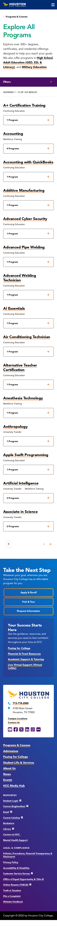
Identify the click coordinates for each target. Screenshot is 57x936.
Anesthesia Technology (23, 398)
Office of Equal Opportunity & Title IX (23, 879)
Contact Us (14, 722)
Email (6, 812)
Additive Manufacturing (23, 190)
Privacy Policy (10, 862)
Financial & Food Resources (24, 653)
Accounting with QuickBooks (28, 162)
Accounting (13, 133)
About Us (9, 768)
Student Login (10, 801)
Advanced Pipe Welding (24, 247)
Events (7, 780)
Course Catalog (11, 817)
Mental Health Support (15, 840)
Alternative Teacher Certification (20, 367)
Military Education (34, 67)
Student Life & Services (18, 762)
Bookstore (8, 823)
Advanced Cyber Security (25, 218)
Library (7, 829)
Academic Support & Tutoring (26, 659)
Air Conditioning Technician (26, 337)
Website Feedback (13, 901)
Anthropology (15, 426)
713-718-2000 (20, 703)
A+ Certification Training (24, 105)
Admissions (10, 751)
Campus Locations (17, 718)
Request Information (28, 611)
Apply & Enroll (29, 592)
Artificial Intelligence (21, 483)
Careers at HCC (12, 834)
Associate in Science (20, 511)
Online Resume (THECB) (15, 884)
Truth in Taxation (12, 890)
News (7, 774)
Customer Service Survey (16, 873)
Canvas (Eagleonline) (14, 806)
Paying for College (19, 648)
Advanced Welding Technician (19, 277)
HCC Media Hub (14, 785)
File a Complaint (12, 896)
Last (50, 544)
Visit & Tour (28, 601)
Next (44, 544)
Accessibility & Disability (16, 868)
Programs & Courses (16, 16)
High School (45, 58)
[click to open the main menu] (53, 5)
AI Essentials (14, 308)
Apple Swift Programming (25, 455)
